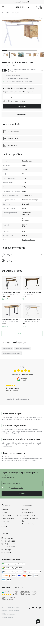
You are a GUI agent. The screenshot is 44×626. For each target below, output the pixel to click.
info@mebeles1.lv (10, 544)
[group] (22, 387)
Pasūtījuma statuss (28, 515)
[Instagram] (30, 608)
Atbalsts (4, 512)
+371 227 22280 (9, 541)
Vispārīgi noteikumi (28, 240)
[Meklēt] (37, 7)
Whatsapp (7, 552)
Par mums (5, 509)
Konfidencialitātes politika (10, 611)
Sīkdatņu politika (7, 617)
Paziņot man (22, 106)
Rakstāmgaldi (15, 12)
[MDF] (26, 225)
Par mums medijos (8, 518)
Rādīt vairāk (22, 334)
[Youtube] (34, 608)
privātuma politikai (19, 101)
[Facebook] (27, 608)
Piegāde (25, 509)
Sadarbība (5, 521)
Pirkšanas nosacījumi (8, 614)
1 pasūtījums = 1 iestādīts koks (12, 515)
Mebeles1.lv (5, 12)
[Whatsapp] (40, 608)
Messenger (7, 550)
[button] (22, 2)
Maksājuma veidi (27, 512)
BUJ (23, 521)
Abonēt (22, 493)
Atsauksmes (6, 524)
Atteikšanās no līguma (29, 524)
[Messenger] (37, 621)
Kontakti (4, 527)
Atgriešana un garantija (30, 518)
